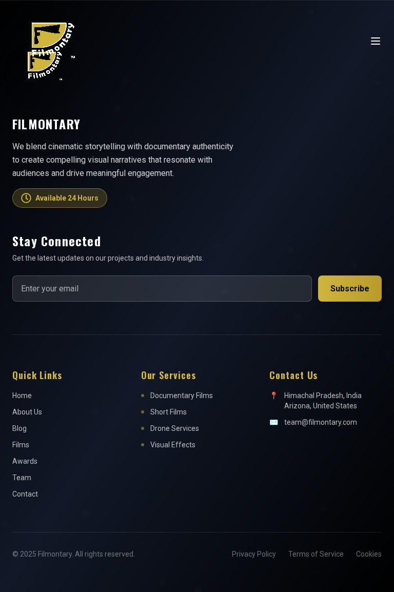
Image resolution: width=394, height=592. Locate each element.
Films (20, 445)
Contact (25, 494)
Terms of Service (316, 554)
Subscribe (349, 288)
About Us (27, 412)
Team (21, 477)
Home (22, 395)
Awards (24, 461)
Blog (19, 428)
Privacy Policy (254, 554)
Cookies (369, 554)
